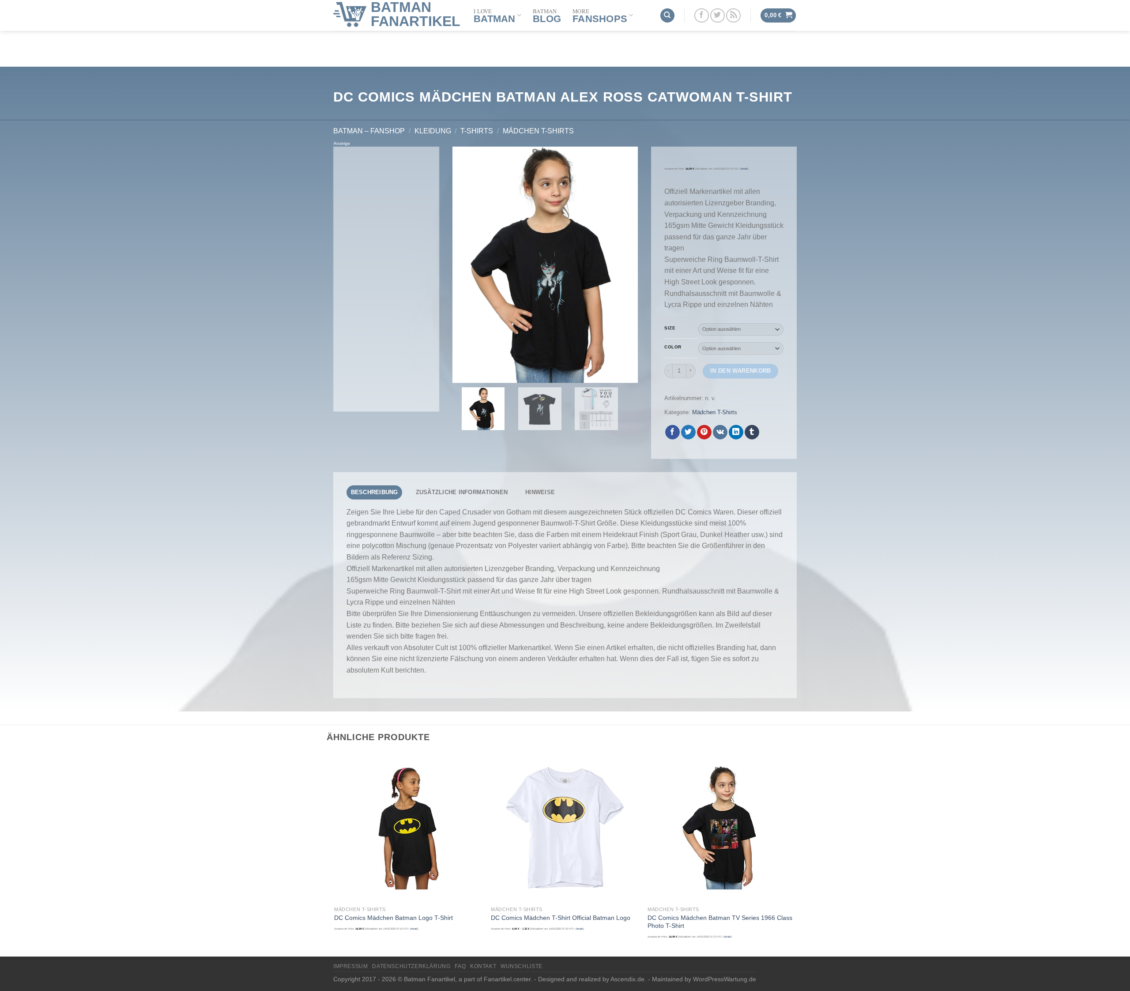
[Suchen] (667, 15)
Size (669, 328)
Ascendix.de (627, 979)
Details (744, 168)
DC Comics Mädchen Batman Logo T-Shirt (393, 917)
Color (673, 347)
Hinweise (540, 492)
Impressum (350, 966)
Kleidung (432, 131)
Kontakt (483, 966)
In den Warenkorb (740, 370)
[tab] (374, 492)
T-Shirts (476, 131)
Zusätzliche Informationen (462, 492)
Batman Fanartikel (415, 14)
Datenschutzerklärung (411, 966)
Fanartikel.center (507, 979)
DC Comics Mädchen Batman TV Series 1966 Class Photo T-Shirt (720, 922)
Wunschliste (521, 966)
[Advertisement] (386, 279)
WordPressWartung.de (724, 979)
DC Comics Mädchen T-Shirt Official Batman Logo (560, 917)
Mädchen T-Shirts (538, 131)
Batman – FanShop (369, 131)
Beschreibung (374, 492)
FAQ (460, 966)
